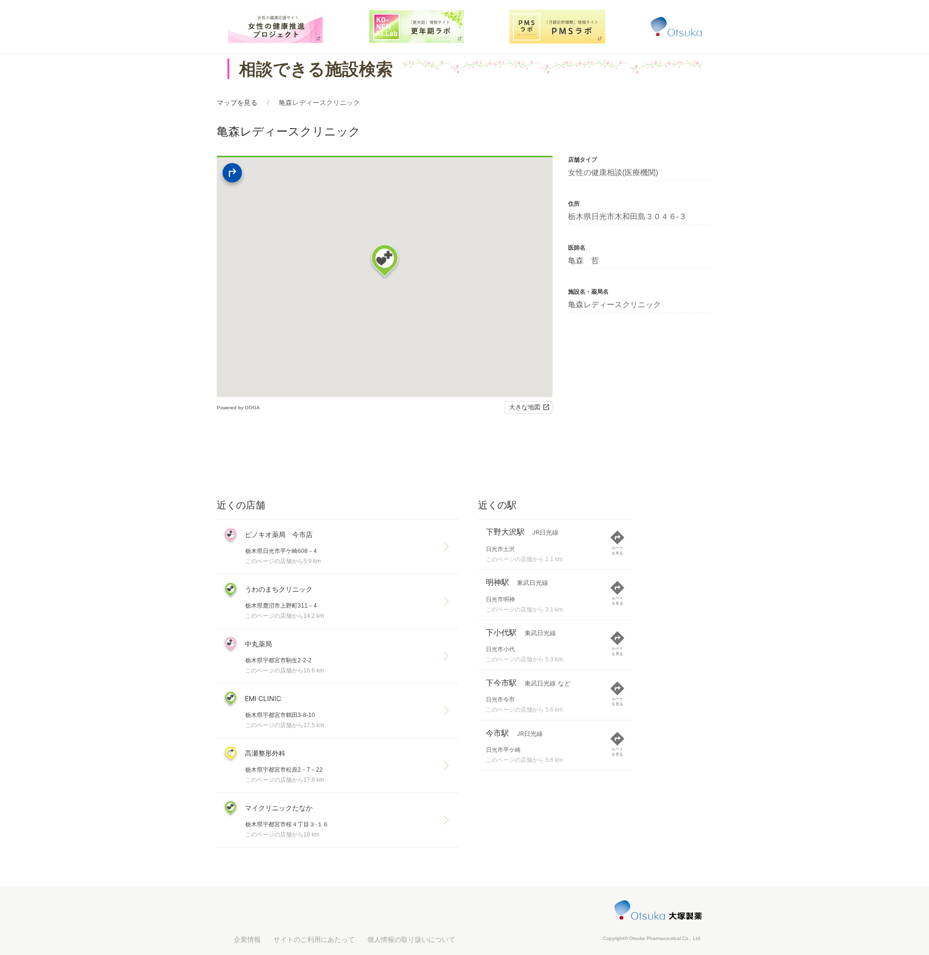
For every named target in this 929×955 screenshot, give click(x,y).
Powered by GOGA (238, 407)
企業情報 (247, 939)
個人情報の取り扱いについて (411, 939)
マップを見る (237, 102)
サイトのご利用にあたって (314, 939)
